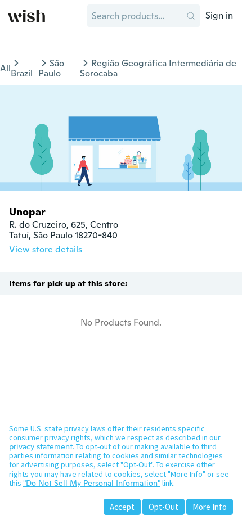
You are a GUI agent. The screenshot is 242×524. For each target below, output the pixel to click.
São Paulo (51, 68)
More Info (209, 507)
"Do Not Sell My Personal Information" (91, 483)
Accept (122, 507)
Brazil (22, 73)
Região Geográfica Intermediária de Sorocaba (158, 68)
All (5, 68)
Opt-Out (163, 507)
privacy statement (41, 446)
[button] (191, 15)
